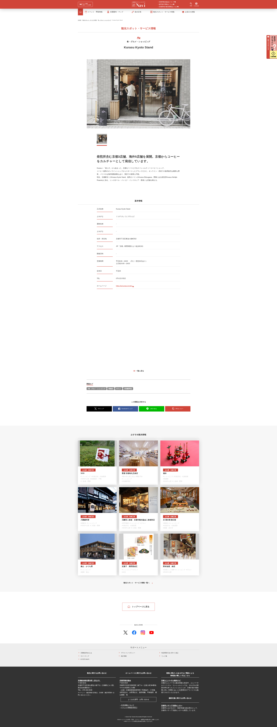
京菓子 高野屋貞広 (129, 566)
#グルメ (118, 388)
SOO (82, 473)
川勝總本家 (85, 520)
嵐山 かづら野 (87, 566)
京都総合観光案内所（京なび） (89, 680)
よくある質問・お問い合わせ (138, 699)
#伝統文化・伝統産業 (98, 476)
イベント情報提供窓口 (129, 707)
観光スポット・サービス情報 (90, 20)
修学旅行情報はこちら (166, 4)
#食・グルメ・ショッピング (96, 388)
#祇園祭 (165, 479)
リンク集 (164, 656)
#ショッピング (86, 476)
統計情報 (124, 656)
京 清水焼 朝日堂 (169, 520)
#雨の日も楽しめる (128, 476)
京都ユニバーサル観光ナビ (171, 680)
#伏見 (124, 572)
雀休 (165, 473)
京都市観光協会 (125, 680)
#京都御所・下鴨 (95, 479)
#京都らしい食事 (169, 570)
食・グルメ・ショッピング (104, 20)
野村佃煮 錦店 (169, 566)
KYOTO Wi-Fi (85, 659)
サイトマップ (85, 656)
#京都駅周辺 (128, 388)
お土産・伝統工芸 (88, 470)
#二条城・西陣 (86, 481)
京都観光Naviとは (86, 653)
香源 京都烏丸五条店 (130, 473)
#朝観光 (110, 388)
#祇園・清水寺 (168, 528)
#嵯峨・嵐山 (85, 572)
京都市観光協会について (166, 2)
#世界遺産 (125, 523)
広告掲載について (127, 705)
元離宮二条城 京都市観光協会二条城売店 (138, 520)
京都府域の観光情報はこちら (168, 7)
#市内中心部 (85, 479)
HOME (79, 20)
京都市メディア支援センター (171, 705)
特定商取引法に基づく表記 (169, 653)
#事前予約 (139, 476)
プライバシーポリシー (128, 653)
